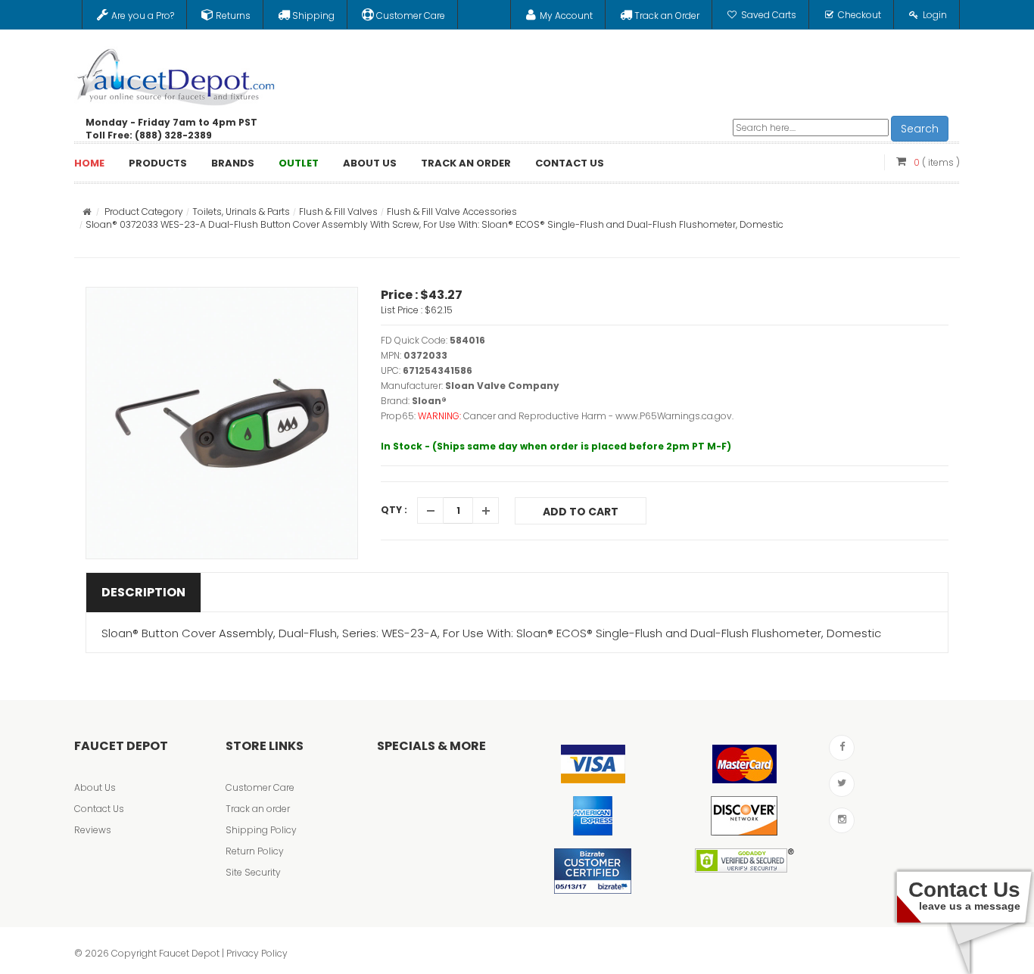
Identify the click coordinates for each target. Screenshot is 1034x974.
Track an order (258, 808)
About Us (95, 787)
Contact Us (99, 808)
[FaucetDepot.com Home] (176, 73)
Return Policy (255, 851)
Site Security (253, 872)
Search (920, 128)
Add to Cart (580, 511)
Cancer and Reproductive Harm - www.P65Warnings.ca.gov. (598, 415)
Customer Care (260, 787)
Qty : (394, 509)
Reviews (92, 829)
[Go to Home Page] (86, 211)
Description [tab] (143, 592)
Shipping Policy (261, 829)
